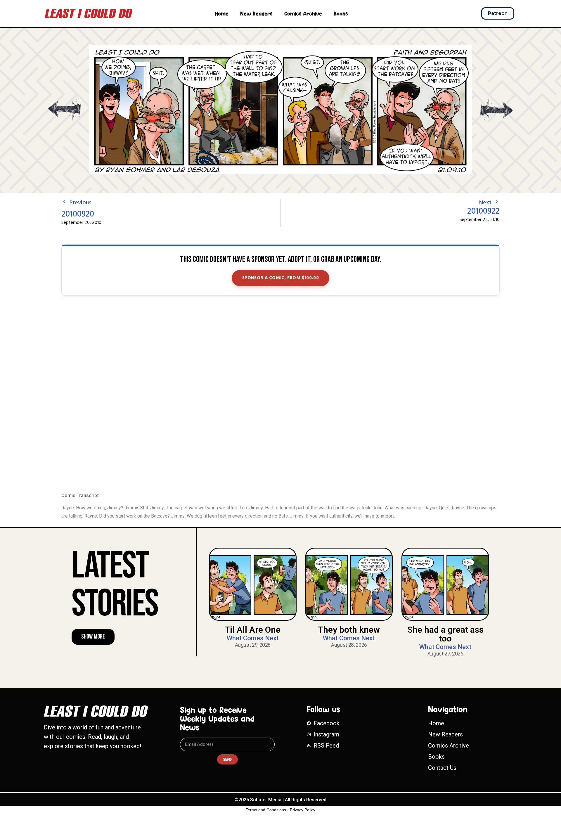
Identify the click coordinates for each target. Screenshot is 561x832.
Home (221, 13)
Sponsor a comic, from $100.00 (280, 277)
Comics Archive (303, 13)
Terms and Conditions (266, 809)
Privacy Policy (302, 809)
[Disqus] (280, 394)
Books (341, 13)
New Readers (256, 13)
